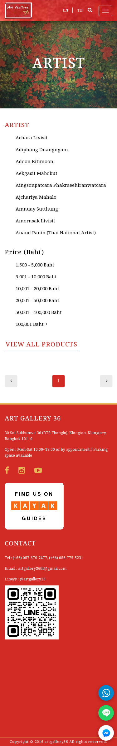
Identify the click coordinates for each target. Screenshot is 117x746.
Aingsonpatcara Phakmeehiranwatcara (61, 185)
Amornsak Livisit (35, 221)
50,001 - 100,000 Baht (39, 312)
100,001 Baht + (32, 324)
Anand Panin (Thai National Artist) (56, 233)
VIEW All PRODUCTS (41, 345)
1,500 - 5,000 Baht (35, 265)
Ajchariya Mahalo (36, 197)
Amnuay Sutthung (37, 209)
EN (65, 10)
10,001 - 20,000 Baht (37, 289)
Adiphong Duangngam (42, 150)
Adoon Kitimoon (34, 162)
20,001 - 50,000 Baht (37, 301)
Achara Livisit (32, 138)
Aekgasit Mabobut (36, 173)
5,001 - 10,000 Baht (36, 277)
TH (80, 10)
